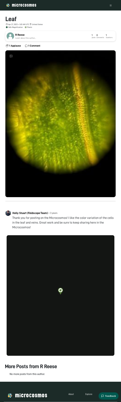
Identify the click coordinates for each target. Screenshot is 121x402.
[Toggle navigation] (110, 5)
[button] (60, 291)
